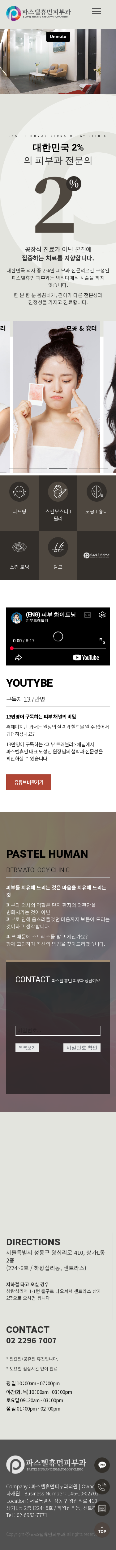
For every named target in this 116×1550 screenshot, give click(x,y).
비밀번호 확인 (82, 1047)
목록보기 (27, 1047)
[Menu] (96, 11)
